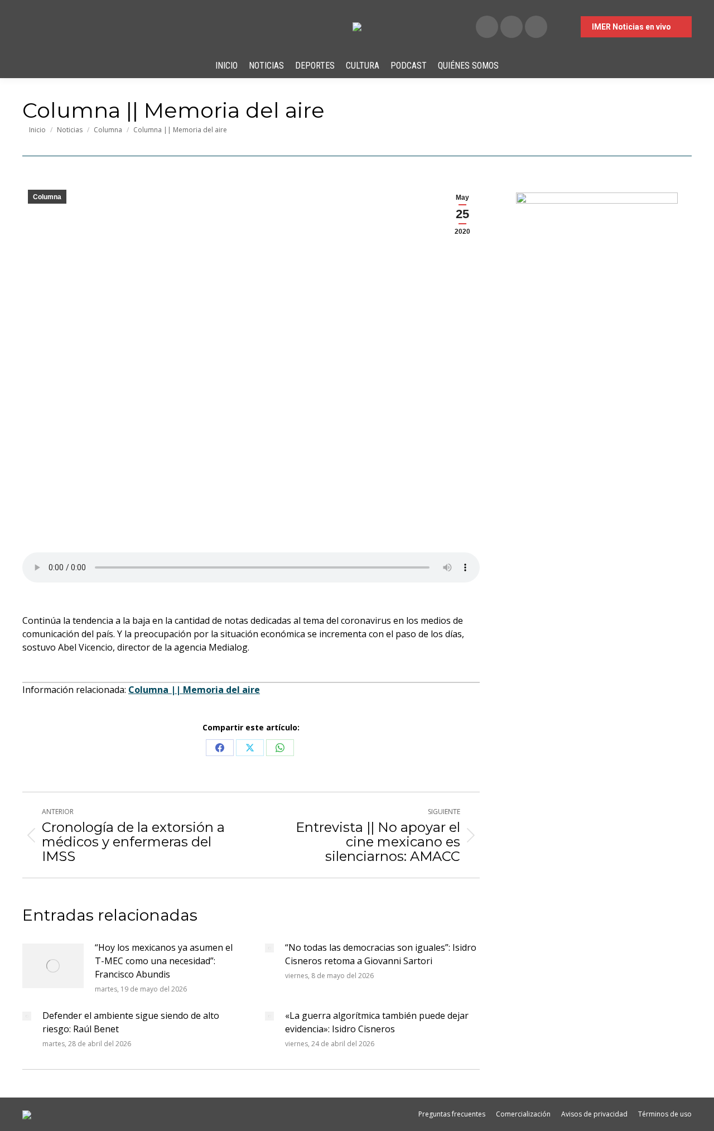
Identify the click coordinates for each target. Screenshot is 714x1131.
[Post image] (53, 966)
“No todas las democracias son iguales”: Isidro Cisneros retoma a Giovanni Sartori (380, 954)
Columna (47, 197)
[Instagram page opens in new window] (536, 27)
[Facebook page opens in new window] (487, 27)
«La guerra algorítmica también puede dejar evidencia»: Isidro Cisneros (377, 1022)
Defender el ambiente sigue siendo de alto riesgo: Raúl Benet (130, 1022)
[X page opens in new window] (511, 27)
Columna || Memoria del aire (194, 690)
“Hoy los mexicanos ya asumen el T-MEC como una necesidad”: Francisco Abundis (164, 960)
